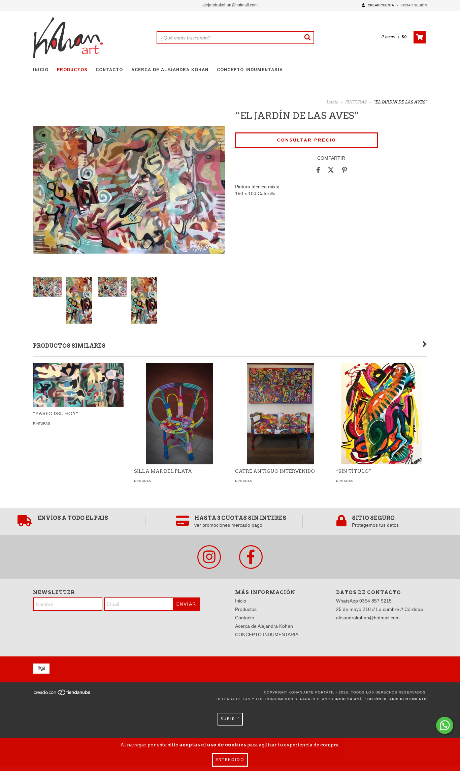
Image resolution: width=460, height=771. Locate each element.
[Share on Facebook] (318, 170)
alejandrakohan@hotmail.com (230, 5)
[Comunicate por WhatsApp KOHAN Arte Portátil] (444, 725)
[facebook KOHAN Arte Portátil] (251, 557)
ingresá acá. (349, 699)
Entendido (230, 760)
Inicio (40, 70)
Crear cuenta (381, 5)
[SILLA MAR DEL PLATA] (179, 432)
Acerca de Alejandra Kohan (169, 70)
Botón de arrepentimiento (397, 699)
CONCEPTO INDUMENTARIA (250, 70)
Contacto (109, 70)
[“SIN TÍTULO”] (381, 420)
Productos (72, 70)
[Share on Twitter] (330, 170)
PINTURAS (356, 101)
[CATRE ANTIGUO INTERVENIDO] (280, 432)
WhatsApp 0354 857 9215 (364, 601)
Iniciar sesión (413, 5)
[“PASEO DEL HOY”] (78, 385)
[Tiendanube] (62, 695)
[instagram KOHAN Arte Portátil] (209, 557)
